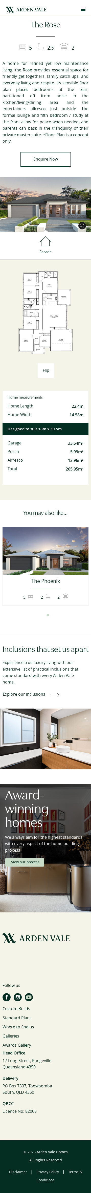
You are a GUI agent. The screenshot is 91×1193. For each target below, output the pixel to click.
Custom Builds (16, 1008)
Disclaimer (18, 1172)
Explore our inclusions (24, 694)
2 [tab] (48, 615)
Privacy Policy (47, 1172)
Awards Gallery (17, 1045)
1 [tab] (43, 615)
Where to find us (18, 1027)
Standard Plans (17, 1017)
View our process (25, 862)
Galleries (11, 1036)
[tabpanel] (45, 566)
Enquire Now (45, 159)
